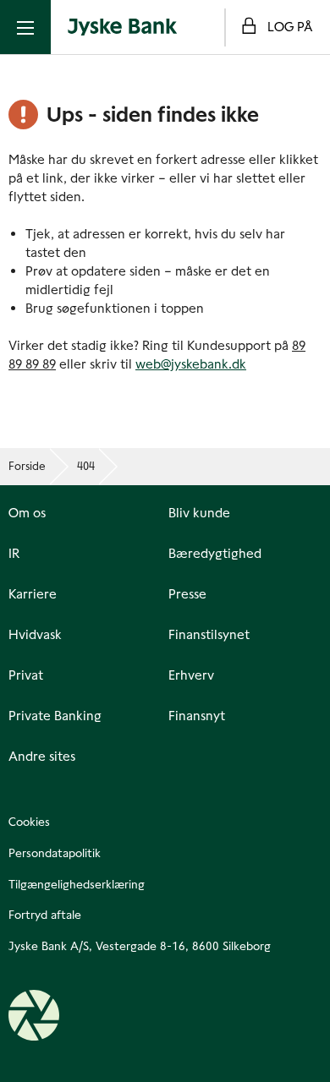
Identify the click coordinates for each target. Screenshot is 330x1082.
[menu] (25, 27)
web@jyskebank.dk (190, 364)
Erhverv (191, 675)
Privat (25, 675)
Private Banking (55, 716)
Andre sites (41, 756)
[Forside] (123, 27)
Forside (27, 466)
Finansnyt (196, 716)
